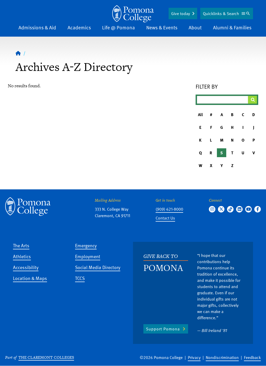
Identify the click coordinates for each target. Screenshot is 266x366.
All (200, 114)
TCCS (80, 278)
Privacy (194, 357)
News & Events (161, 27)
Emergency (86, 245)
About (195, 27)
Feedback (252, 357)
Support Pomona (163, 329)
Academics (79, 27)
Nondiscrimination (222, 357)
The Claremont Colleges (46, 357)
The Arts (21, 245)
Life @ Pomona (118, 27)
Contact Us (165, 218)
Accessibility (25, 267)
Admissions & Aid (37, 27)
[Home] (133, 13)
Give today (180, 13)
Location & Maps (30, 278)
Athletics (22, 256)
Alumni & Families (232, 27)
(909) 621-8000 (169, 209)
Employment (87, 256)
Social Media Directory (97, 267)
